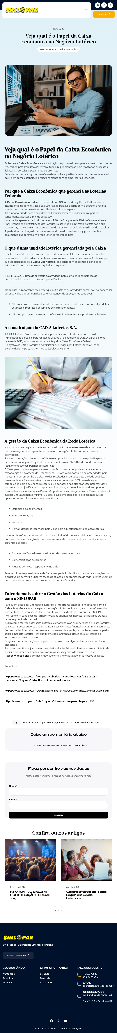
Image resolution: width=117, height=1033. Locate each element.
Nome (13, 786)
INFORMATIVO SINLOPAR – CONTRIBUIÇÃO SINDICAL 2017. (30, 895)
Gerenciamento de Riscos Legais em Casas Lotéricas (86, 895)
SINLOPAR (50, 1028)
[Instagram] (104, 5)
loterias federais (31, 722)
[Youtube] (65, 1021)
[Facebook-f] (110, 5)
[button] (86, 10)
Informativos (72, 49)
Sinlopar (101, 722)
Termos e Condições (71, 1028)
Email (13, 799)
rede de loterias (65, 722)
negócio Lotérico (48, 722)
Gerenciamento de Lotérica (52, 49)
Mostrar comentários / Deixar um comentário (58, 745)
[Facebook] (52, 1021)
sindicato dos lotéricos (85, 722)
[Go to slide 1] (55, 910)
